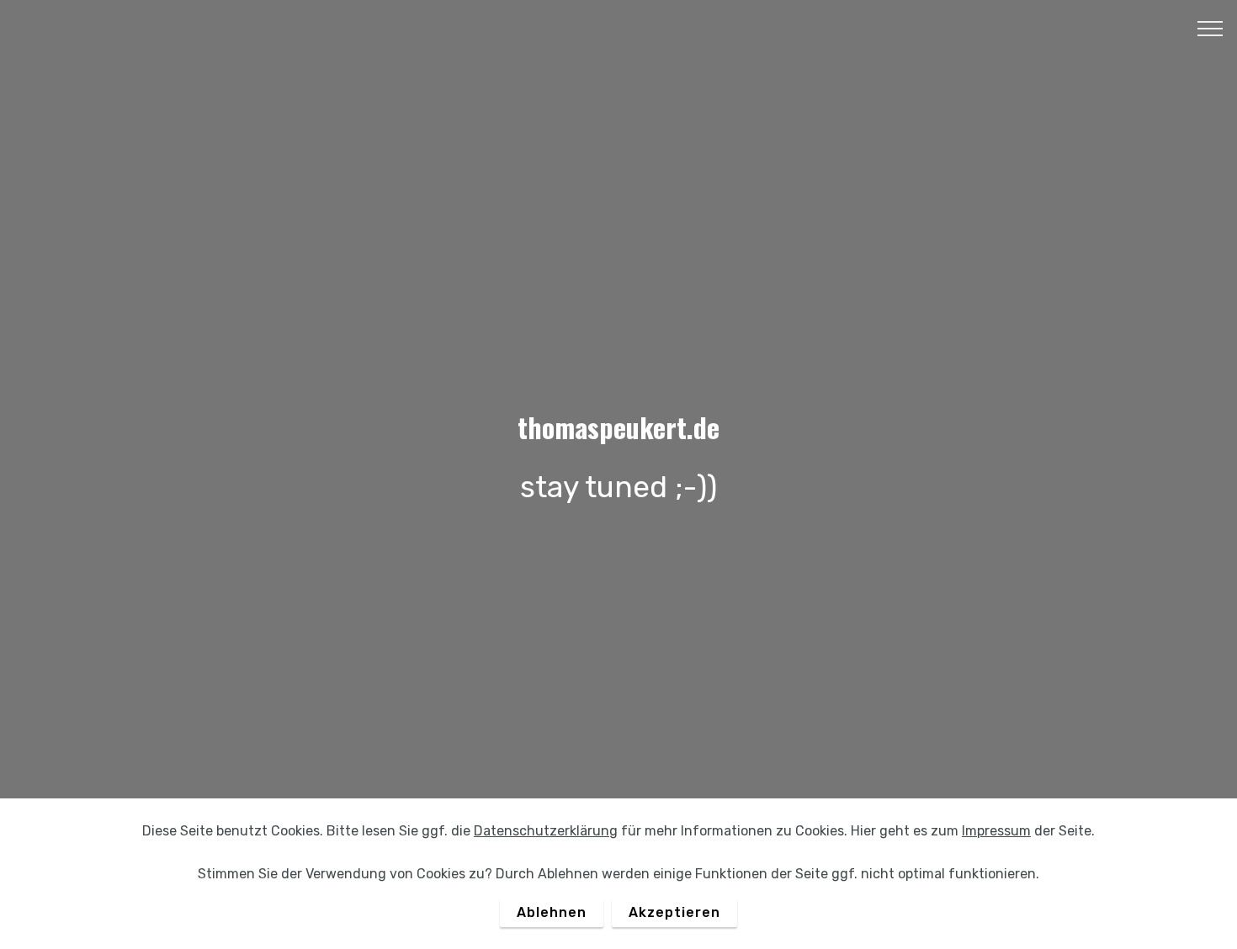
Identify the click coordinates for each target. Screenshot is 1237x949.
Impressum (996, 831)
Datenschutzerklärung (546, 831)
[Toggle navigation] (1210, 27)
